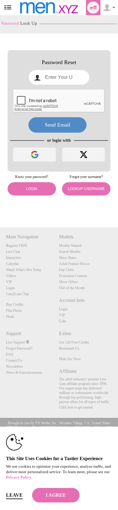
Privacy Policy (18, 477)
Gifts (62, 321)
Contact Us (14, 360)
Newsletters (14, 366)
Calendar (12, 264)
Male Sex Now (70, 359)
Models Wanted (70, 246)
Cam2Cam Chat (17, 294)
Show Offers (68, 282)
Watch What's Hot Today (23, 270)
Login (31, 189)
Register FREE (17, 246)
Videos (11, 276)
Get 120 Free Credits (74, 342)
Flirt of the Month (72, 288)
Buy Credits (14, 304)
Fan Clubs (66, 270)
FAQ (9, 354)
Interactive (13, 258)
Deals (10, 317)
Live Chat (13, 252)
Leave (14, 495)
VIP (9, 282)
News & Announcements (24, 372)
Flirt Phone (14, 310)
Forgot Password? (19, 348)
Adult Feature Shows (74, 264)
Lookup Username (86, 189)
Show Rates (67, 258)
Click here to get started (76, 407)
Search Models (69, 252)
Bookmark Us (69, 348)
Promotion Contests (73, 276)
